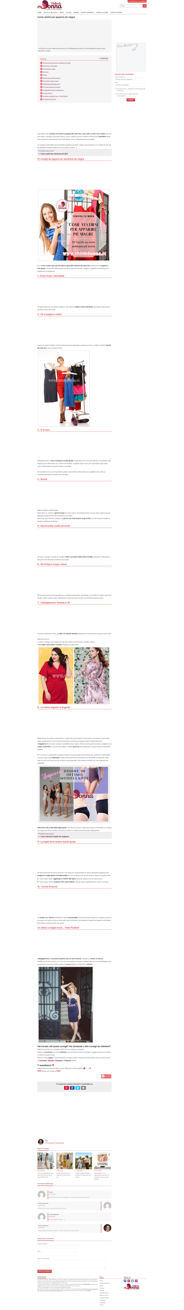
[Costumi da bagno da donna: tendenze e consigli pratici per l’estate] (83, 1161)
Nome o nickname (42, 1244)
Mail (83, 1088)
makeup (68, 964)
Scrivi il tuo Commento (43, 1258)
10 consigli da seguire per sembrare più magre (57, 63)
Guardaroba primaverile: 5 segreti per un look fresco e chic (63, 1175)
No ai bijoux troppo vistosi (50, 81)
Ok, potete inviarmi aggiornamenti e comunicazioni (127, 95)
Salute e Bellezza (51, 12)
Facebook (125, 1281)
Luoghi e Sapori (116, 12)
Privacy (102, 1305)
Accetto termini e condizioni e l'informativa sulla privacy (131, 89)
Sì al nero (45, 72)
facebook (72, 1088)
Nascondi (104, 58)
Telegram (132, 1281)
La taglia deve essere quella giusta (53, 90)
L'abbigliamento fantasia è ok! (51, 84)
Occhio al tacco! (47, 93)
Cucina (68, 12)
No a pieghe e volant (49, 69)
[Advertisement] (74, 34)
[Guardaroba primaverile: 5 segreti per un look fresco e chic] (64, 1161)
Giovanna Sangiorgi (54, 1143)
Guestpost (103, 1302)
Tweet (77, 1088)
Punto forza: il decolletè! (50, 66)
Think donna (50, 5)
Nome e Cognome (120, 77)
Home (39, 12)
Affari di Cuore (102, 12)
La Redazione (133, 1)
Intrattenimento (87, 12)
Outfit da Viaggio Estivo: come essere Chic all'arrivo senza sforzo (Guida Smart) (45, 1175)
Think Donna (132, 1287)
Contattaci (142, 1)
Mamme (76, 12)
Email (38, 1251)
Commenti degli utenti (49, 99)
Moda (62, 12)
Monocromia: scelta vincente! (51, 78)
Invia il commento (45, 1271)
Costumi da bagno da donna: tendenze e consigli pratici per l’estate (83, 1175)
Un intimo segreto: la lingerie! (51, 87)
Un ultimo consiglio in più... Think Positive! (55, 96)
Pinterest (128, 1281)
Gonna (45, 75)
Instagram (136, 1281)
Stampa (108, 1076)
